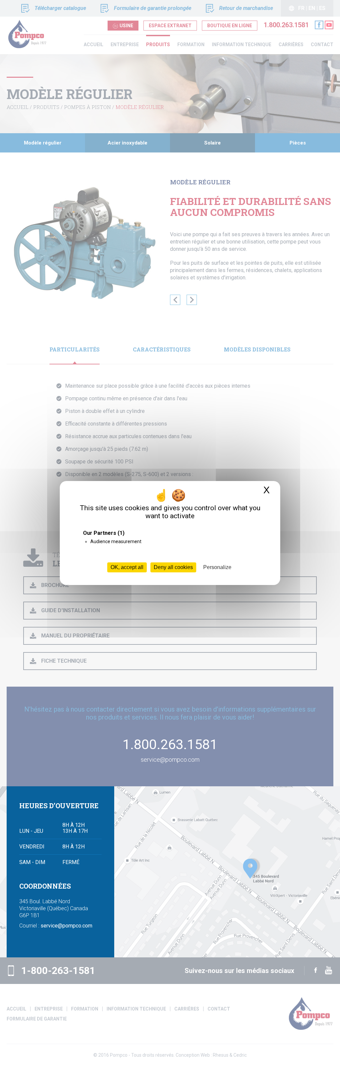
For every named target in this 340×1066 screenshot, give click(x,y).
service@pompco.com (66, 925)
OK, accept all (127, 567)
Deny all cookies (173, 567)
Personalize (217, 567)
